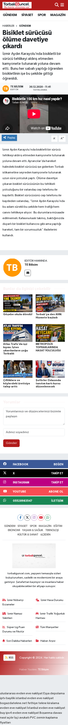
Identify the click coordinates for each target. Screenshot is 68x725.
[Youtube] (41, 517)
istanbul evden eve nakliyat (34, 698)
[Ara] (57, 5)
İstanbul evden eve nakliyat (46, 708)
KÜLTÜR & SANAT (28, 534)
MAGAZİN (57, 15)
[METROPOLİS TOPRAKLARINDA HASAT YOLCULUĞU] (50, 333)
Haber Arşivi (47, 640)
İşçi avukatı (21, 717)
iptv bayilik (7, 698)
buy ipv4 (6, 713)
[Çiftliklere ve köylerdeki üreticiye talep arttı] (17, 369)
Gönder (11, 443)
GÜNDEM (10, 15)
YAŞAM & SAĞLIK (32, 530)
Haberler (8, 26)
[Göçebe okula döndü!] (17, 303)
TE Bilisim (31, 264)
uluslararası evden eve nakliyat (21, 693)
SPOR (42, 15)
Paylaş (11, 137)
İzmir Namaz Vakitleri (12, 615)
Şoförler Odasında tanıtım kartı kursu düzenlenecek (48, 383)
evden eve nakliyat (13, 708)
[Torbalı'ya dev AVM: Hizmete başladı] (50, 303)
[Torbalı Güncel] (17, 5)
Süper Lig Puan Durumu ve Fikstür (13, 629)
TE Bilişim (43, 669)
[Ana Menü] (62, 5)
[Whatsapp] (48, 517)
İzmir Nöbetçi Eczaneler (13, 602)
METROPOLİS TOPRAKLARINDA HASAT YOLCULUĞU (48, 347)
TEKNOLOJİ (52, 530)
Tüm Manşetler (49, 627)
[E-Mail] (28, 273)
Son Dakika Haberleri (19, 640)
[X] (27, 517)
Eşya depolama (54, 693)
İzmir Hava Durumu (52, 600)
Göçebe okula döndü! (17, 314)
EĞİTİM (58, 526)
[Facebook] (20, 517)
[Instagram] (34, 517)
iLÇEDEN (45, 534)
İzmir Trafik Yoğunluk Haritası (50, 615)
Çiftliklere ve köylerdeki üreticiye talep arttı (16, 383)
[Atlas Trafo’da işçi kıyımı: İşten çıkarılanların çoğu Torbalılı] (17, 333)
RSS (10, 657)
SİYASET (27, 15)
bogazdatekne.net (14, 703)
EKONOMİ (14, 530)
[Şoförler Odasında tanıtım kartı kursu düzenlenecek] (50, 369)
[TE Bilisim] (12, 267)
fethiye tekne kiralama (43, 703)
